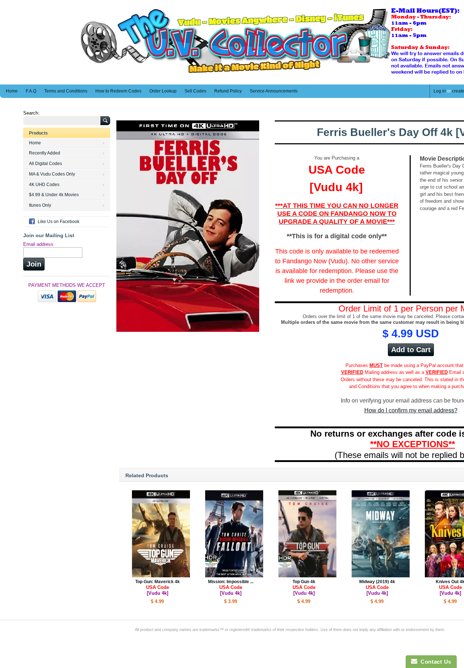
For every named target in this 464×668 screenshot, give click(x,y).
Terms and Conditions (65, 91)
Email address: (39, 244)
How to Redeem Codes (118, 91)
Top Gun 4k (304, 587)
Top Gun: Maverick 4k (157, 587)
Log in (440, 91)
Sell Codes (195, 91)
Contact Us (434, 662)
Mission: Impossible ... (230, 587)
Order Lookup (163, 91)
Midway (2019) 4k (377, 587)
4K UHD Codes (44, 184)
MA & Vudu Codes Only (52, 174)
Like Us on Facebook (58, 221)
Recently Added (44, 153)
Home (12, 91)
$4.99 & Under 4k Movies (54, 194)
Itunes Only (40, 205)
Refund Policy (228, 91)
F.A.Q (31, 91)
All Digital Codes (45, 163)
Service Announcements (274, 91)
